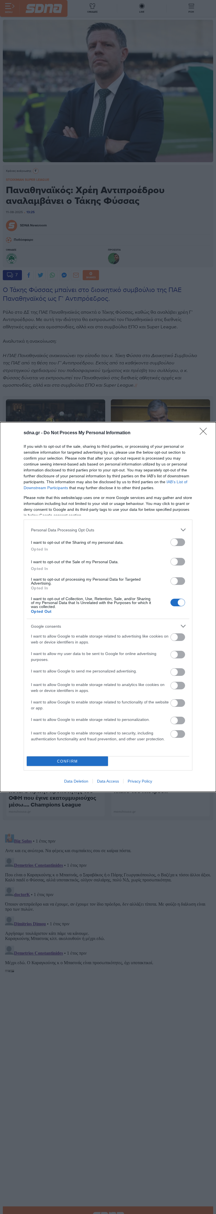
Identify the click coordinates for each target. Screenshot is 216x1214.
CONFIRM (67, 761)
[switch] (177, 542)
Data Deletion (76, 781)
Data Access (108, 781)
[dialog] (108, 607)
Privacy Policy (140, 781)
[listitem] (108, 530)
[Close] (205, 433)
